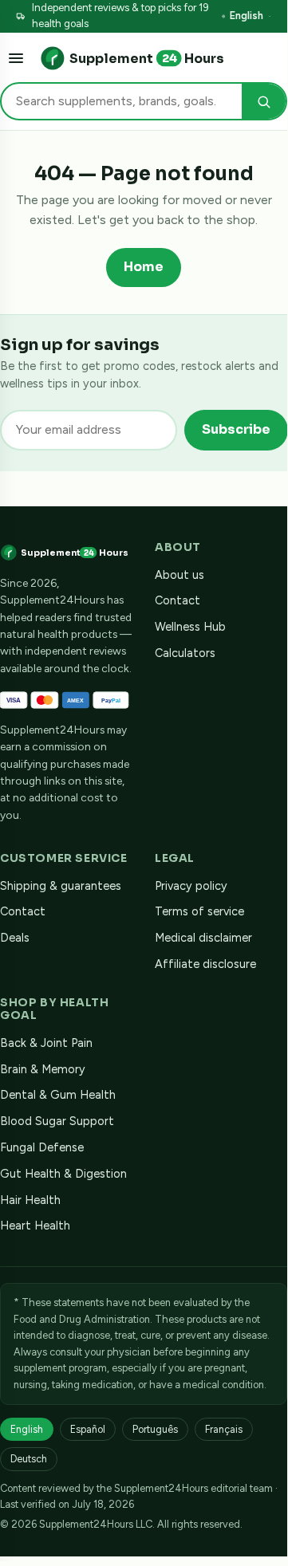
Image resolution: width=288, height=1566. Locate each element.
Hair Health (30, 1200)
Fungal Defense (42, 1147)
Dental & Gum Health (58, 1095)
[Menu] (16, 58)
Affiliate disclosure (205, 964)
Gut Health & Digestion (63, 1174)
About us (179, 575)
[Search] (264, 102)
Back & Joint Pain (46, 1043)
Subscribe (236, 429)
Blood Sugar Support (57, 1121)
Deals (15, 938)
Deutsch (28, 1459)
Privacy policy (191, 886)
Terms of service (199, 911)
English (246, 16)
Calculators (185, 653)
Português (155, 1429)
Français (224, 1429)
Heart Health (35, 1225)
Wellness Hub (190, 627)
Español (87, 1429)
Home (144, 266)
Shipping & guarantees (60, 886)
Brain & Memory (42, 1069)
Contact (177, 600)
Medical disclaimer (203, 938)
